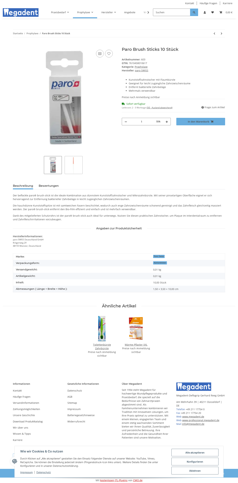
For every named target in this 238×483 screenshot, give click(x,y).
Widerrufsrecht (76, 421)
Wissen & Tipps (22, 433)
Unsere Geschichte (24, 415)
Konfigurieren (195, 461)
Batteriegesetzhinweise (81, 415)
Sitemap (72, 402)
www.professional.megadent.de (200, 420)
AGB (69, 396)
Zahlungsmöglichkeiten (26, 409)
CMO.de (138, 480)
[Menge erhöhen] (167, 121)
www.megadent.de (193, 416)
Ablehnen (195, 470)
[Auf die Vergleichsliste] (100, 53)
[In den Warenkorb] (15, 45)
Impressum (74, 409)
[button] (205, 12)
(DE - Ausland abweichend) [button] (159, 107)
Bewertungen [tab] (49, 185)
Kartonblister (160, 262)
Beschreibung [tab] (23, 185)
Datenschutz (74, 390)
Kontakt (189, 3)
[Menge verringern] (126, 121)
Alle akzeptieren (195, 452)
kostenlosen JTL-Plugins (114, 480)
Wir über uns (20, 427)
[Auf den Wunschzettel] (109, 53)
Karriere (227, 3)
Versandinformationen (26, 402)
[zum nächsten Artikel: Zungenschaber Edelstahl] (221, 33)
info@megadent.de (193, 424)
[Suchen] (194, 12)
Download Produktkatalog (28, 421)
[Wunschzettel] (213, 12)
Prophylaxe (141, 66)
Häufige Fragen (208, 3)
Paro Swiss (159, 256)
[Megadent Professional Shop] (21, 12)
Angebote (129, 12)
